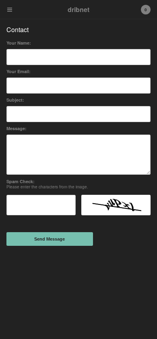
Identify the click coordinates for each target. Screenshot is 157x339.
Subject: (15, 100)
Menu (9, 9)
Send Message (49, 239)
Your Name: (18, 43)
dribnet (78, 9)
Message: (16, 128)
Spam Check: (20, 181)
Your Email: (18, 71)
